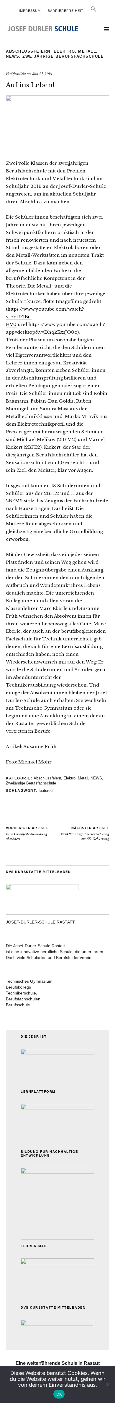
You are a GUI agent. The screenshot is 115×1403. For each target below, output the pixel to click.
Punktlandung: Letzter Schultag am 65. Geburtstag (85, 833)
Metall (87, 51)
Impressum (30, 10)
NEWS (12, 56)
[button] (93, 10)
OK (59, 1394)
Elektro (64, 51)
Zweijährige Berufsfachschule (63, 56)
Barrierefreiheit (65, 10)
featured (45, 790)
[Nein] (108, 1384)
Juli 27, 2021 (42, 74)
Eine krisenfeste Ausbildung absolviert (27, 833)
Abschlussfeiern (28, 51)
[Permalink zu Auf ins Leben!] (57, 99)
